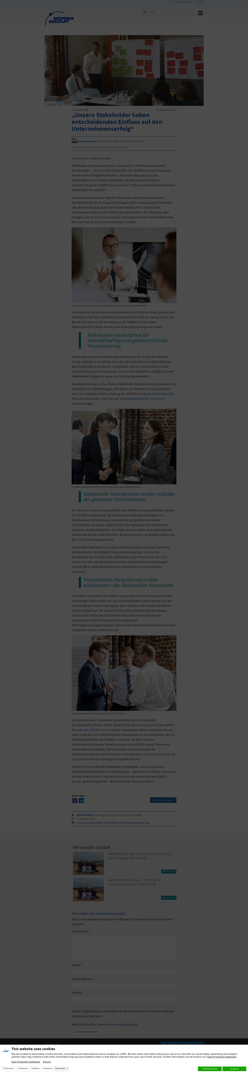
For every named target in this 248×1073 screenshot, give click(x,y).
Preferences (23, 1068)
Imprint (47, 1061)
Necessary (10, 1068)
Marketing (48, 1068)
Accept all (234, 1068)
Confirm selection (209, 1068)
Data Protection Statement (221, 1056)
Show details (60, 1068)
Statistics (36, 1068)
